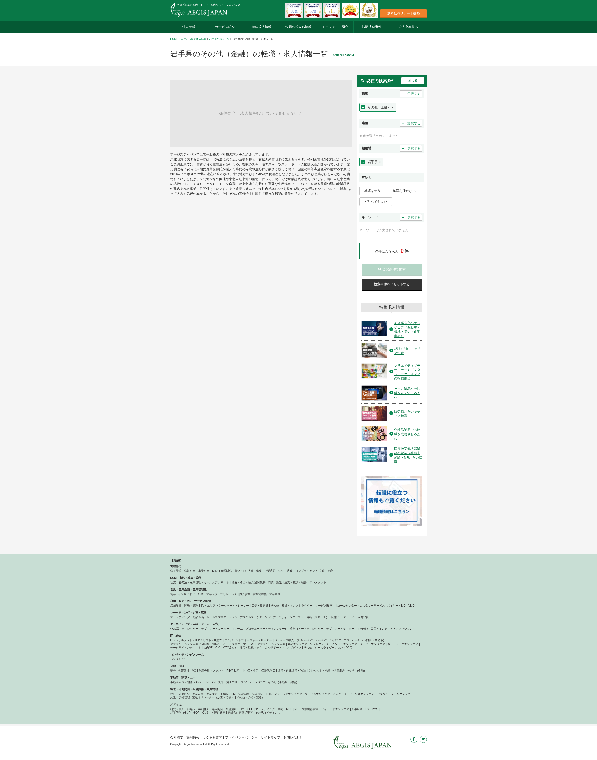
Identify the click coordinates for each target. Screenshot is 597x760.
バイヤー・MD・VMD (401, 605)
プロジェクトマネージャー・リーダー (248, 640)
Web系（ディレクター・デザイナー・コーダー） (201, 628)
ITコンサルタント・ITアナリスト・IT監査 (196, 640)
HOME (174, 39)
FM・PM (210, 682)
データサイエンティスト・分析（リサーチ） (301, 617)
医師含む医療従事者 (240, 712)
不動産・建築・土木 (182, 677)
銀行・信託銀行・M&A (292, 670)
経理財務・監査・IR (233, 570)
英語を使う (372, 191)
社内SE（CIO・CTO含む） (220, 647)
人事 (251, 570)
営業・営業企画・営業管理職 (188, 589)
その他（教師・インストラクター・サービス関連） (303, 605)
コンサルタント (180, 659)
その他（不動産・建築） (283, 682)
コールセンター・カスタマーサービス (361, 605)
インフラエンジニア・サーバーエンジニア (358, 644)
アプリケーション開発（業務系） (365, 640)
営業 (173, 594)
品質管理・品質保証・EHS (255, 694)
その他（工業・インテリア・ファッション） (387, 628)
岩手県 (373, 162)
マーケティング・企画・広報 (188, 612)
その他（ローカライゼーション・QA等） (329, 647)
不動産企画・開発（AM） (186, 682)
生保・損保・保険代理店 (259, 670)
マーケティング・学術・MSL (273, 709)
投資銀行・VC (187, 670)
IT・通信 (175, 635)
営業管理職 (260, 594)
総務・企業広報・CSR (270, 570)
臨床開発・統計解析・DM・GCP (232, 709)
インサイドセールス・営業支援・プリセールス (207, 594)
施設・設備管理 (180, 697)
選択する (410, 94)
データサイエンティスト (185, 647)
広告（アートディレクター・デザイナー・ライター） (323, 628)
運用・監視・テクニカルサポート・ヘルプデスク (270, 647)
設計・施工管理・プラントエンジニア (242, 682)
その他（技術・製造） (250, 697)
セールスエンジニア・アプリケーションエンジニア (381, 694)
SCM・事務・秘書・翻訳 (186, 577)
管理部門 (175, 566)
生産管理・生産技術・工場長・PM (214, 694)
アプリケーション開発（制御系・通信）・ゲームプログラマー (209, 644)
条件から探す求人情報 (193, 39)
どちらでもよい (375, 201)
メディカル (177, 704)
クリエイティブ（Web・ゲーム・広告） (195, 624)
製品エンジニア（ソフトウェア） (309, 644)
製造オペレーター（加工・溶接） (213, 697)
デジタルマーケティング (255, 617)
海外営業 (244, 594)
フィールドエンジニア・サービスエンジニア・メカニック (310, 694)
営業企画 (274, 594)
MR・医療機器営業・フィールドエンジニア (321, 709)
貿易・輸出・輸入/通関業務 (248, 582)
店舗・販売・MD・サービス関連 (190, 601)
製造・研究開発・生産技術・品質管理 (194, 689)
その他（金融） (379, 107)
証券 (173, 670)
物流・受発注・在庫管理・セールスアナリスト (199, 582)
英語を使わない (404, 191)
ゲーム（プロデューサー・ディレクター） (261, 628)
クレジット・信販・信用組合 (326, 670)
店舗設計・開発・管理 (184, 605)
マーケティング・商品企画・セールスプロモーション (203, 617)
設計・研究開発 (180, 694)
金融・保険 (177, 666)
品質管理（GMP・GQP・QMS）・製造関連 (197, 712)
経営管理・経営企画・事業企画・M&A (194, 570)
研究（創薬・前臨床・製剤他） (189, 709)
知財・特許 (327, 570)
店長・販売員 (259, 605)
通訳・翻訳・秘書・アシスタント (305, 582)
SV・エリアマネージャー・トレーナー (225, 605)
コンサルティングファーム (187, 654)
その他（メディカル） (269, 712)
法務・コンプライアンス (302, 570)
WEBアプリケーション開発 (268, 644)
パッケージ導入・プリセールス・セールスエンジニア (307, 640)
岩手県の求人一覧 (219, 39)
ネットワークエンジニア (402, 644)
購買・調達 (275, 582)
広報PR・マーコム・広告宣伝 (350, 617)
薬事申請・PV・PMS (364, 709)
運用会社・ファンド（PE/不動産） (220, 670)
